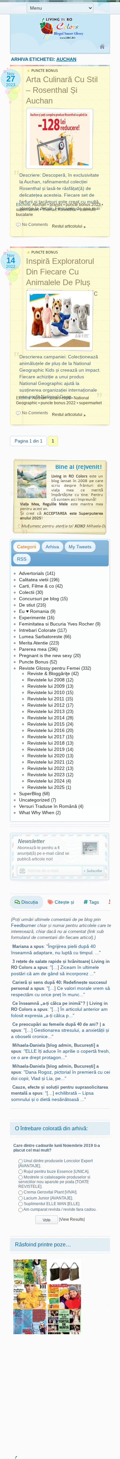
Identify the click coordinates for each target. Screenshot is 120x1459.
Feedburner (23, 925)
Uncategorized (34, 800)
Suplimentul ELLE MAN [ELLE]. (52, 1203)
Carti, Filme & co (36, 586)
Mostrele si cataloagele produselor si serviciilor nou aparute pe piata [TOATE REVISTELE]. (54, 1182)
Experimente (32, 617)
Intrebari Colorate (37, 630)
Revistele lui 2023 (46, 774)
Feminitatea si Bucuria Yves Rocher (56, 624)
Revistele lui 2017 (46, 736)
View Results (72, 1219)
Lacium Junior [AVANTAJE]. (48, 1198)
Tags (93, 902)
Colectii (26, 592)
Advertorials (31, 573)
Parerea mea (33, 649)
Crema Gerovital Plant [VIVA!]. (50, 1192)
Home (102, 47)
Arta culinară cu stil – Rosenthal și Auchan (62, 90)
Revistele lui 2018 (46, 743)
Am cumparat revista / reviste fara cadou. (60, 1209)
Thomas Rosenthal (59, 209)
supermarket (27, 209)
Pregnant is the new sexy (45, 655)
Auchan (39, 204)
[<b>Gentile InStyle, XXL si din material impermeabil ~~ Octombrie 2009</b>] (64, 1261)
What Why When (36, 812)
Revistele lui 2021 (46, 762)
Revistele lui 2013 (46, 711)
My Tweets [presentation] (80, 546)
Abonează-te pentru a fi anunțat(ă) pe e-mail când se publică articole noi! (43, 853)
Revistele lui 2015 (46, 724)
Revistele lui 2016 (46, 730)
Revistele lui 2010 (46, 692)
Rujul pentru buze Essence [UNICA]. (56, 1171)
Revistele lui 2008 (46, 679)
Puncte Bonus (33, 661)
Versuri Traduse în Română (48, 806)
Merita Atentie (33, 642)
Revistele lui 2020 (46, 755)
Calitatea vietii (33, 579)
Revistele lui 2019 (46, 749)
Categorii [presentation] (26, 546)
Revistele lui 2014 (46, 717)
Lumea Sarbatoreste (40, 636)
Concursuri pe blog (39, 598)
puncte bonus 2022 (58, 403)
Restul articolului (67, 226)
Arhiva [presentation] (52, 546)
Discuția (29, 902)
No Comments (35, 224)
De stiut (27, 605)
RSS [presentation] (21, 559)
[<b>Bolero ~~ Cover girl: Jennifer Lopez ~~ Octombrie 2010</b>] (30, 1286)
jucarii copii (60, 398)
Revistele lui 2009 (46, 686)
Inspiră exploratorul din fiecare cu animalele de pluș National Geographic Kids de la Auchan (62, 282)
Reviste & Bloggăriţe (48, 673)
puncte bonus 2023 (83, 204)
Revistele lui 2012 (46, 705)
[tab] (26, 546)
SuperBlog (30, 793)
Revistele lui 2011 (45, 698)
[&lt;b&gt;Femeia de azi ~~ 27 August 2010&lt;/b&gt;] (30, 1261)
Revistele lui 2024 (46, 781)
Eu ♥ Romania (34, 611)
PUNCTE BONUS (44, 71)
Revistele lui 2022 (46, 768)
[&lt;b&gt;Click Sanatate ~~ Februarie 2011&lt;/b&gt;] (64, 1286)
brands (56, 204)
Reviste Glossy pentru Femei (49, 668)
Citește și (63, 902)
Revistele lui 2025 (46, 787)
